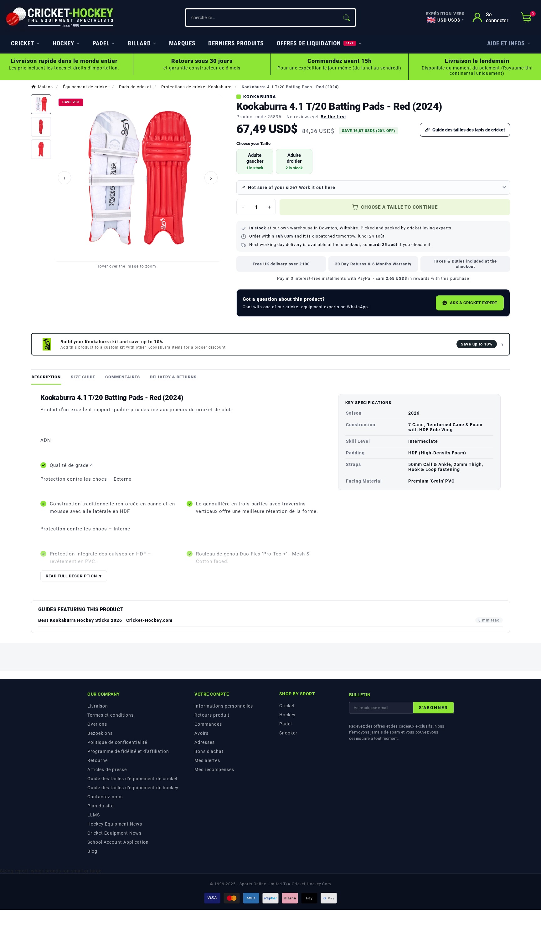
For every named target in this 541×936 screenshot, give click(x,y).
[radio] (254, 161)
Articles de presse (107, 769)
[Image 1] (41, 104)
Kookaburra (259, 96)
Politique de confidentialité (117, 742)
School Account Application (118, 842)
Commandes (208, 724)
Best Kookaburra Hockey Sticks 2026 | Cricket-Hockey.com (105, 620)
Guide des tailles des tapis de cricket (468, 129)
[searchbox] (262, 17)
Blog (92, 851)
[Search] (346, 17)
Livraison (97, 705)
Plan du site (100, 805)
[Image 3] (41, 149)
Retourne (97, 760)
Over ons (97, 724)
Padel (285, 723)
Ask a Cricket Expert (473, 302)
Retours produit (211, 715)
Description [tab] (46, 377)
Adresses (204, 742)
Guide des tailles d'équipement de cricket (132, 778)
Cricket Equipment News (114, 833)
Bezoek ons (100, 733)
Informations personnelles (223, 705)
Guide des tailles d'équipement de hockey (132, 787)
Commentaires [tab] (122, 377)
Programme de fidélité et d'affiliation (128, 751)
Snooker (288, 732)
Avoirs (201, 733)
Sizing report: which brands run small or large (50, 870)
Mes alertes (207, 760)
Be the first (333, 116)
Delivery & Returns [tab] (173, 377)
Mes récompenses (214, 769)
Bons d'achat (209, 751)
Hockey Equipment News (114, 823)
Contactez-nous (105, 796)
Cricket (287, 705)
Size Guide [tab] (83, 377)
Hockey (287, 714)
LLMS (93, 814)
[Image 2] (41, 127)
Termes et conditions (110, 715)
